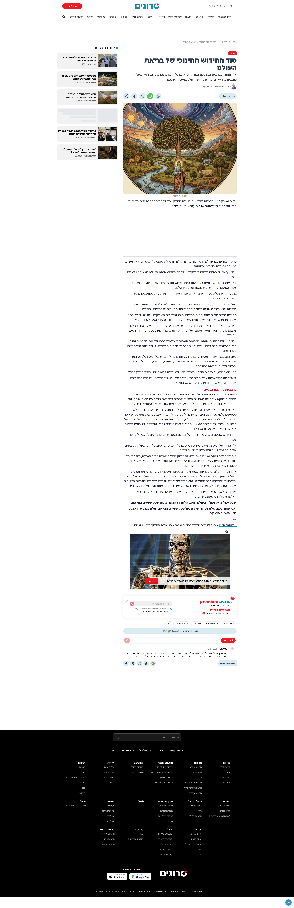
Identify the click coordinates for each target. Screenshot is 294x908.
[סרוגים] (173, 874)
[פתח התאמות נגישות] (288, 902)
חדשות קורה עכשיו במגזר (161, 772)
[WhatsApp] (150, 96)
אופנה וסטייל (224, 782)
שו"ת (111, 782)
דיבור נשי (226, 777)
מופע (83, 787)
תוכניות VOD (146, 750)
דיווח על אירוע (72, 6)
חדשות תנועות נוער (164, 767)
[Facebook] (134, 96)
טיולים (112, 16)
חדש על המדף (194, 833)
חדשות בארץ (196, 767)
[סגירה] (127, 600)
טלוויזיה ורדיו (175, 16)
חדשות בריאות (166, 805)
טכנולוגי (101, 16)
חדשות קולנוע (108, 844)
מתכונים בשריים (164, 833)
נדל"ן (199, 810)
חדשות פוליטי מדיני (193, 787)
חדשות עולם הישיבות (163, 782)
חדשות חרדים (76, 16)
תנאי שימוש (161, 891)
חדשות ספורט (224, 805)
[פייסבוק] (126, 663)
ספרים (82, 767)
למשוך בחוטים (136, 767)
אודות (132, 891)
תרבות (188, 16)
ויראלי (162, 16)
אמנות (82, 782)
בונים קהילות (196, 805)
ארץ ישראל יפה (108, 810)
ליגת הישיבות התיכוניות (219, 816)
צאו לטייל (111, 816)
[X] (142, 96)
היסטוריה (111, 805)
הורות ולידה (225, 767)
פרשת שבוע (108, 777)
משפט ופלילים (195, 772)
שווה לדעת (196, 838)
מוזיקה (82, 772)
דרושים (161, 750)
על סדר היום (108, 772)
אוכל (150, 16)
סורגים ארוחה (166, 854)
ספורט (124, 16)
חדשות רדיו (109, 838)
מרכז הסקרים (177, 750)
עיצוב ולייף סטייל (193, 844)
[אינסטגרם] (139, 663)
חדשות (211, 16)
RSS (124, 891)
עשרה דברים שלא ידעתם (75, 805)
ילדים (198, 854)
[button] (226, 531)
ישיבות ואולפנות (165, 816)
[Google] (158, 96)
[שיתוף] (126, 96)
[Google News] (153, 663)
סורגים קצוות (137, 772)
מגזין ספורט (225, 810)
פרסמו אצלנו (197, 891)
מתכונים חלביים (165, 838)
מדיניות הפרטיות (145, 891)
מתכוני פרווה (166, 844)
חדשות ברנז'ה (166, 777)
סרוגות (199, 16)
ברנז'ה (199, 777)
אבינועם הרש (228, 525)
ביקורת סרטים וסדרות (75, 777)
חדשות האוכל (166, 849)
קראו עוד (152, 581)
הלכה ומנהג (109, 767)
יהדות (90, 16)
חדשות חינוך (167, 821)
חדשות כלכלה (195, 816)
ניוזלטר (113, 750)
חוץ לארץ (111, 821)
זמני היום (174, 891)
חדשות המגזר (224, 16)
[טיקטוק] (146, 663)
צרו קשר (184, 891)
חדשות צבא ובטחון (193, 782)
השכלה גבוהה (166, 810)
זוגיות (228, 772)
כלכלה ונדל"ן (137, 16)
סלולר (140, 833)
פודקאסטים (128, 750)
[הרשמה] (132, 604)
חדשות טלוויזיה (108, 833)
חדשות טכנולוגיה (135, 838)
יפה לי (198, 849)
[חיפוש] (63, 16)
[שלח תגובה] (127, 640)
